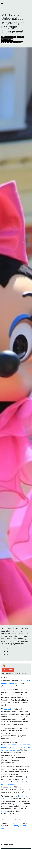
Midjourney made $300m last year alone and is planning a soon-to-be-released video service (15, 747)
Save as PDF (8, 670)
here (18, 819)
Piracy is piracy (8, 709)
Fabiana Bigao (15, 823)
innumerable (7, 695)
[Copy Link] (10, 651)
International (20, 37)
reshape (4, 811)
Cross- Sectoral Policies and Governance (12, 42)
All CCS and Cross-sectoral (9, 37)
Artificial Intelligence (7, 39)
